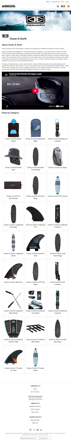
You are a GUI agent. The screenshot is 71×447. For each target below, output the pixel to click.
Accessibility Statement (60, 433)
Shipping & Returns (35, 406)
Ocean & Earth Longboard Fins (35, 225)
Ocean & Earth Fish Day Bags (35, 197)
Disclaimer (51, 433)
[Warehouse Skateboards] (10, 6)
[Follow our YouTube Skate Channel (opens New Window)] (37, 430)
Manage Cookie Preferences (28, 438)
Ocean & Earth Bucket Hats (13, 168)
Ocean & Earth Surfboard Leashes (57, 311)
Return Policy (12, 433)
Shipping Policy (19, 433)
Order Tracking (35, 409)
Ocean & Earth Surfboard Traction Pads (13, 340)
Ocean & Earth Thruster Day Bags (57, 340)
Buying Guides (56, 1)
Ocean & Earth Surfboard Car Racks (35, 311)
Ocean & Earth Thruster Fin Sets (13, 369)
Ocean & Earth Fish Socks (57, 196)
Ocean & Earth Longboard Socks (13, 254)
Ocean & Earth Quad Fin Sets (35, 254)
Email (35, 389)
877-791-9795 (35, 392)
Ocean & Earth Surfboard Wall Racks (35, 340)
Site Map (25, 433)
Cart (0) (67, 1)
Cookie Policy (45, 433)
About (7, 433)
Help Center (35, 412)
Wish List (48, 1)
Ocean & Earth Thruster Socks (35, 369)
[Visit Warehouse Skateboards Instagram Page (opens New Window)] (30, 430)
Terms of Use (31, 433)
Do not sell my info (43, 438)
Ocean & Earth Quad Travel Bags (57, 254)
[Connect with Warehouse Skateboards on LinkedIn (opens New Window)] (41, 430)
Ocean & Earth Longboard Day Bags (13, 225)
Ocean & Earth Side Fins (13, 282)
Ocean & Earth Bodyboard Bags (35, 139)
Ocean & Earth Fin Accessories (13, 197)
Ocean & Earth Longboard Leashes (57, 225)
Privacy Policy (38, 433)
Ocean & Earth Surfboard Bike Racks (13, 311)
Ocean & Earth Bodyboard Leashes (57, 139)
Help (62, 1)
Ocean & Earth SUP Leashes (57, 283)
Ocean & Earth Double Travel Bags (35, 168)
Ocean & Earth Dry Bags (57, 167)
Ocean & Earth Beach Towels (13, 139)
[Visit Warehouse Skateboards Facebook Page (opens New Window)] (34, 430)
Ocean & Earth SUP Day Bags (35, 283)
